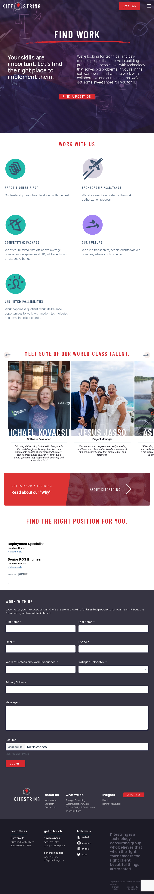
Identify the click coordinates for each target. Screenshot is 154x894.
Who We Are (50, 800)
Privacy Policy (115, 888)
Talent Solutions (73, 811)
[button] (7, 356)
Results (105, 800)
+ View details (15, 551)
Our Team (49, 804)
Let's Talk (129, 6)
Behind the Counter (111, 804)
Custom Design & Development (80, 807)
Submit (15, 763)
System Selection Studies (77, 804)
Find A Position (77, 96)
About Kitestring (105, 489)
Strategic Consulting (75, 800)
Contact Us (50, 807)
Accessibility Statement (132, 888)
